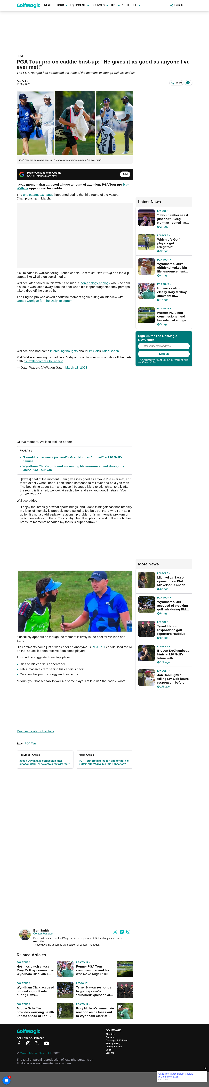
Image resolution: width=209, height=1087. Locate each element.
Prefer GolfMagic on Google (44, 172)
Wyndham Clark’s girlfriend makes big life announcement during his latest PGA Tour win (173, 267)
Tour (60, 5)
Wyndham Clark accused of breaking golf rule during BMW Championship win (35, 991)
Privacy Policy (149, 362)
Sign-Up (110, 1053)
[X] (38, 1044)
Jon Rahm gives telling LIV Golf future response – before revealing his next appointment (173, 678)
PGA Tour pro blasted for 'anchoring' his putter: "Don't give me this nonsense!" (104, 762)
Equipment (78, 5)
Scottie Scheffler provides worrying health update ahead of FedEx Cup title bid (35, 1012)
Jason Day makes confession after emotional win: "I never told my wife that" (44, 762)
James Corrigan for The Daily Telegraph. (45, 300)
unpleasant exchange (38, 194)
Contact (110, 1037)
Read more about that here (35, 731)
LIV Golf (93, 351)
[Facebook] (20, 1044)
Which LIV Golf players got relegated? (168, 243)
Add (125, 174)
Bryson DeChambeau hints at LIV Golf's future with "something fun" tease (173, 654)
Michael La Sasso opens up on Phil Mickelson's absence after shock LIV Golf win (173, 581)
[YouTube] (47, 1044)
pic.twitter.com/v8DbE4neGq (44, 361)
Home (20, 56)
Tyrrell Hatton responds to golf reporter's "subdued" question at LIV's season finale (93, 991)
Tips (113, 5)
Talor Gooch (110, 351)
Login (109, 1050)
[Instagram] (29, 1044)
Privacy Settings (114, 1046)
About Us (110, 1034)
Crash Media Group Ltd (36, 1053)
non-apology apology (95, 283)
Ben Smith (22, 81)
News (48, 5)
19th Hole (129, 5)
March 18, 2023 (76, 367)
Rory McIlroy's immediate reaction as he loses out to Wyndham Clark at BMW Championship (95, 1012)
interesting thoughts (64, 351)
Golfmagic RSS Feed (117, 1040)
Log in (178, 5)
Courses (98, 5)
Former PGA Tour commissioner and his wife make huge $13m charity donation (92, 970)
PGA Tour (98, 647)
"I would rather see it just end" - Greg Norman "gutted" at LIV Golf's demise (172, 219)
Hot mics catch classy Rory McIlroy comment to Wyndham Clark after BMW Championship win (35, 970)
